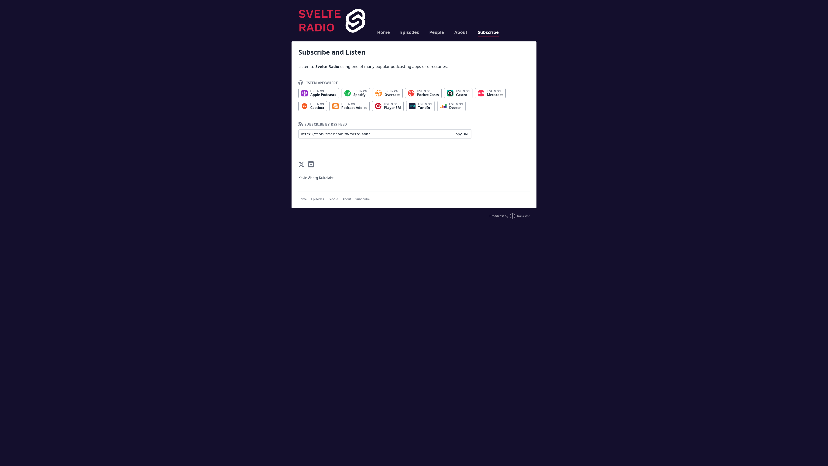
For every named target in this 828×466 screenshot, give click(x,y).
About (460, 32)
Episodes (409, 32)
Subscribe (488, 32)
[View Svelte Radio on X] (301, 164)
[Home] (332, 21)
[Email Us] (311, 164)
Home (383, 32)
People (436, 32)
